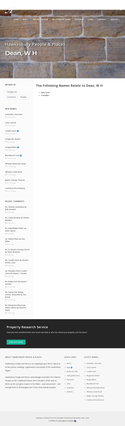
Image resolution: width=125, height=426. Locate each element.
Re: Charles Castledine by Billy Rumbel (16, 208)
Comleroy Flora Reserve (15, 188)
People (24, 97)
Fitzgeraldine (91, 380)
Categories (12, 92)
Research (79, 19)
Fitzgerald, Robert (13, 139)
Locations (11, 97)
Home (16, 19)
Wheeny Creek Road (13, 172)
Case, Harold (10, 122)
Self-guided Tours (61, 19)
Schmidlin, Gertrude (13, 114)
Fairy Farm (45, 92)
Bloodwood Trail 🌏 (13, 155)
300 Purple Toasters (65, 421)
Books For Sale (40, 19)
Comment (101, 19)
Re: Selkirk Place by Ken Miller (15, 240)
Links (90, 19)
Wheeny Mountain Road (15, 164)
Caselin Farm (91, 371)
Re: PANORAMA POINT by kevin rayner (15, 229)
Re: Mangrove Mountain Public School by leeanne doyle (15, 307)
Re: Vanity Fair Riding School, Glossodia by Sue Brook (15, 294)
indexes (70, 392)
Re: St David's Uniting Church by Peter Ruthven (17, 250)
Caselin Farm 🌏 (12, 131)
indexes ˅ (115, 19)
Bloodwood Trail (93, 384)
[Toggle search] (120, 10)
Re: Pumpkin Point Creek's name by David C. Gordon (16, 272)
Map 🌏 (26, 19)
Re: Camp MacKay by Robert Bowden (17, 218)
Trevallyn (45, 95)
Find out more (16, 342)
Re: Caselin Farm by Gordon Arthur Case (17, 261)
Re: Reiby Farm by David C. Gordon (16, 282)
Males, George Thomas (15, 180)
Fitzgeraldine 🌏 (12, 147)
